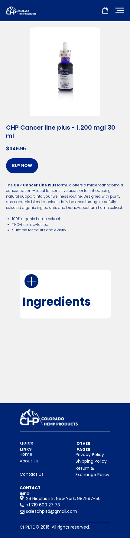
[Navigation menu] (119, 11)
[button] (105, 10)
